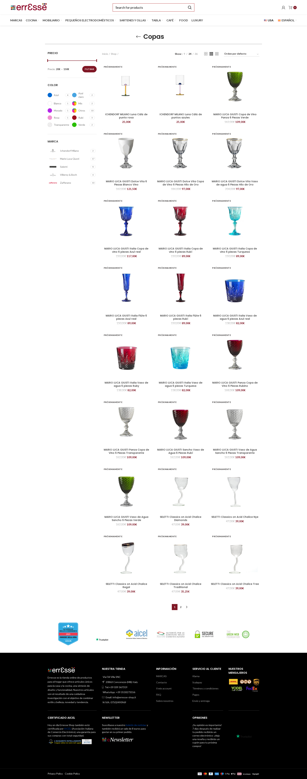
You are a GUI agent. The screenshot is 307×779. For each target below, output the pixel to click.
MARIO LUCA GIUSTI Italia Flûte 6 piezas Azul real (126, 317)
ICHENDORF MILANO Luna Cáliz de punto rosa (126, 116)
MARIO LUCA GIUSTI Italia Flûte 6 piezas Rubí (180, 317)
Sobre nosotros (164, 700)
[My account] (283, 7)
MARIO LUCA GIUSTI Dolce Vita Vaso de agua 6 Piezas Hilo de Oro (235, 183)
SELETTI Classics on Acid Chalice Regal (126, 585)
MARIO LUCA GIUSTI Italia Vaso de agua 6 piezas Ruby (126, 384)
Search (189, 7)
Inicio (105, 53)
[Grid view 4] (217, 53)
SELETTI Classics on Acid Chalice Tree (235, 584)
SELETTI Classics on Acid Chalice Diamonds (180, 518)
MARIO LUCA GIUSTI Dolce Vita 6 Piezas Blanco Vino (126, 183)
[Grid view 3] (211, 53)
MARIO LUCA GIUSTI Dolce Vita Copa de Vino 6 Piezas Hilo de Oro (180, 183)
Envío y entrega (201, 700)
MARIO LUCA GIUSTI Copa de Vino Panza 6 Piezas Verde (235, 116)
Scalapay (197, 682)
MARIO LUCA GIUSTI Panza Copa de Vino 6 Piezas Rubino (235, 384)
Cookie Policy (72, 773)
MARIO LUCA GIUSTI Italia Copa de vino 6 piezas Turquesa (235, 250)
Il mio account (164, 688)
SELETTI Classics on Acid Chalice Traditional (180, 585)
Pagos (195, 694)
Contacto (161, 682)
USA (270, 20)
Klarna (196, 676)
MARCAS (161, 676)
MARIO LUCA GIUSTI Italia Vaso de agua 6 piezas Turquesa (180, 384)
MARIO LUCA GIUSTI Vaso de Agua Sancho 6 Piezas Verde (126, 518)
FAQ (158, 694)
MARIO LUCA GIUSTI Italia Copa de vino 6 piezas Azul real (126, 250)
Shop (114, 53)
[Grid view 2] (206, 53)
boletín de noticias (136, 725)
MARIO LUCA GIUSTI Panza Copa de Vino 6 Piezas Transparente (126, 451)
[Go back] (138, 36)
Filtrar (89, 69)
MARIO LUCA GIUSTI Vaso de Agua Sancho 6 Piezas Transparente (235, 451)
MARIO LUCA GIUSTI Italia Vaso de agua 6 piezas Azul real (235, 317)
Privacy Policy (55, 773)
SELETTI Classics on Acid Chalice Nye (234, 517)
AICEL (67, 728)
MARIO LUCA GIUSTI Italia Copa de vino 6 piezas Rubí (181, 250)
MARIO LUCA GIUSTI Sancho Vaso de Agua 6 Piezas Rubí (180, 451)
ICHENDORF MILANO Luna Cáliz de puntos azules (181, 116)
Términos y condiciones (205, 688)
